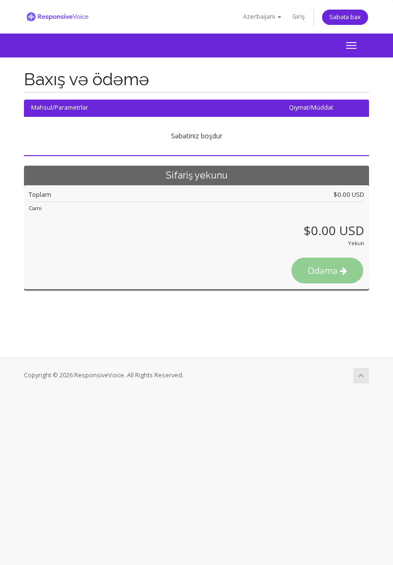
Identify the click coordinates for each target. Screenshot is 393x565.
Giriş (298, 16)
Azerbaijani (260, 16)
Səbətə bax (345, 17)
